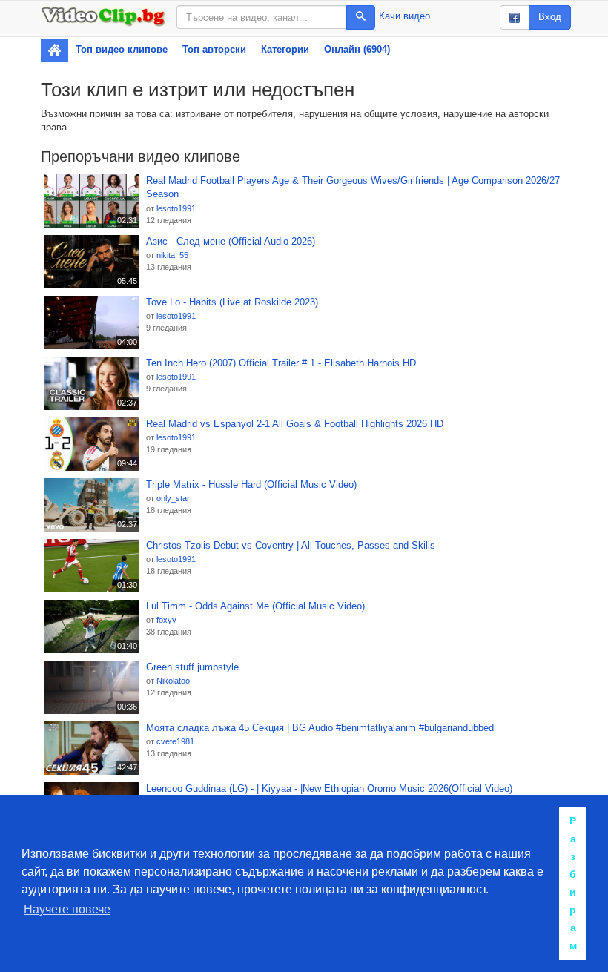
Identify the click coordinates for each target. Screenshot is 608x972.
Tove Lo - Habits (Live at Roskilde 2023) (232, 302)
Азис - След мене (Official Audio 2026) (230, 241)
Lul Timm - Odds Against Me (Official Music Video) (255, 606)
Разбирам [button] (573, 883)
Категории (285, 49)
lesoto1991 (176, 208)
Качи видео (404, 16)
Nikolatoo (173, 680)
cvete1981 (175, 741)
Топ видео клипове (122, 49)
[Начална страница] (54, 50)
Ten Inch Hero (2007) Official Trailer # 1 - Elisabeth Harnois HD (281, 362)
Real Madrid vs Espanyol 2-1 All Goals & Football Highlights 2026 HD (294, 423)
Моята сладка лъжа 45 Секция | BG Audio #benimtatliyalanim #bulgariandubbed (320, 727)
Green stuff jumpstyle (192, 666)
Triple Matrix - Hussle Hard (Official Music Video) (251, 484)
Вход (549, 16)
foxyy (166, 619)
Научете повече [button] (67, 909)
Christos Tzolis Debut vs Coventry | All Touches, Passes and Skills (290, 545)
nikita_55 (172, 255)
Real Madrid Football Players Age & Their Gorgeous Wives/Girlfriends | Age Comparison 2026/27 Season (353, 187)
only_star (173, 498)
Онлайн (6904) (357, 49)
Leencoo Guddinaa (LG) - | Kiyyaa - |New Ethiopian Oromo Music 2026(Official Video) (329, 788)
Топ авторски (214, 49)
